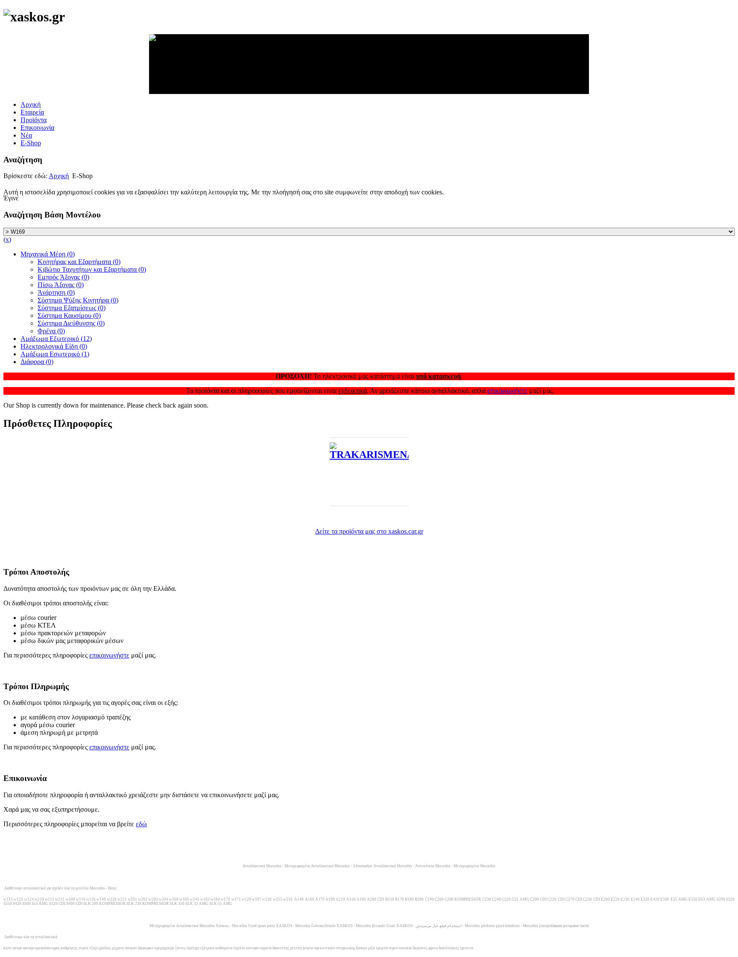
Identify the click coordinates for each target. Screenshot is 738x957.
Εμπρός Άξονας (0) (63, 277)
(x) (7, 239)
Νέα (26, 135)
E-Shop (30, 143)
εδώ (141, 824)
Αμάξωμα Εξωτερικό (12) (56, 338)
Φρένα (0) (51, 331)
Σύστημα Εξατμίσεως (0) (71, 307)
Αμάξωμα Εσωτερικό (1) (54, 354)
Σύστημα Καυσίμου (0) (69, 315)
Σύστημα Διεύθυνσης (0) (71, 323)
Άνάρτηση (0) (56, 292)
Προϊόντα (33, 119)
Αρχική (30, 104)
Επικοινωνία (37, 127)
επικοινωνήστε (507, 390)
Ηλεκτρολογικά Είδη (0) (53, 346)
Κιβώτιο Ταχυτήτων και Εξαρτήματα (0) (92, 269)
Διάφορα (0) (36, 361)
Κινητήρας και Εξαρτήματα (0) (79, 261)
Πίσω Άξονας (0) (61, 284)
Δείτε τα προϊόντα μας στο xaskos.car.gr (369, 531)
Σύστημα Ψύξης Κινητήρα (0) (78, 300)
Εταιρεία (32, 112)
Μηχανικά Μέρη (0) (47, 254)
